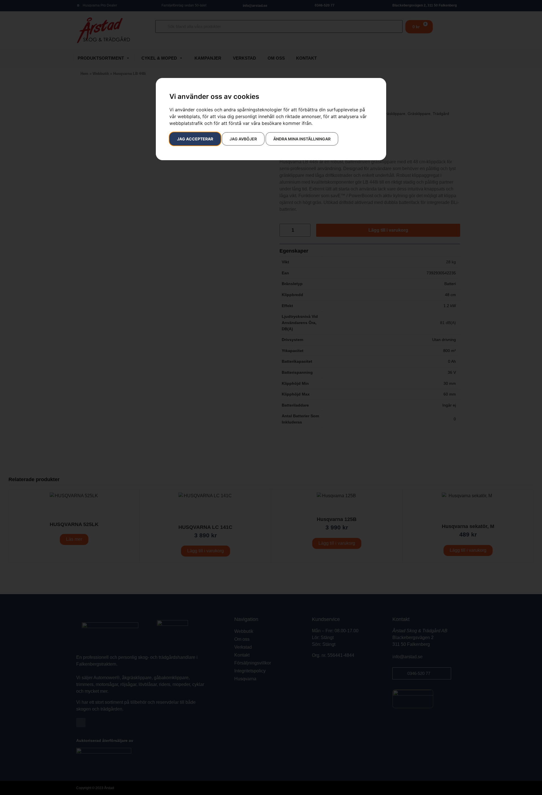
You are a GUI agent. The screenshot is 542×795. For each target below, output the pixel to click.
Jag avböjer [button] (243, 138)
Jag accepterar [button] (195, 138)
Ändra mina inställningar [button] (302, 138)
